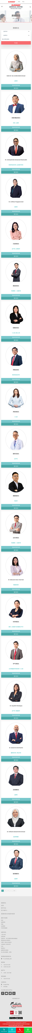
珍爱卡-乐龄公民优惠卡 (6, 942)
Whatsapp (28, 1031)
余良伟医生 (16, 537)
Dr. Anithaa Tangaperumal (16, 201)
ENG (19, 1)
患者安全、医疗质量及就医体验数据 (9, 938)
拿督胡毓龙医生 (16, 117)
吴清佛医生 (16, 789)
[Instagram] (13, 993)
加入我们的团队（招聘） (6, 952)
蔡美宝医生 (16, 453)
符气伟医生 (16, 663)
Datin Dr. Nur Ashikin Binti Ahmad (16, 76)
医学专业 (3, 908)
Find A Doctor (4, 1031)
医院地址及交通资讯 (5, 940)
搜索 (16, 43)
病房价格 (3, 936)
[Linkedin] (10, 993)
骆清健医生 (16, 873)
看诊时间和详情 (16, 85)
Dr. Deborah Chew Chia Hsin (16, 579)
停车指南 (5, 986)
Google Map (6, 984)
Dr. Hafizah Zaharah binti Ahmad (16, 831)
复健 (2, 924)
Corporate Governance (10, 1022)
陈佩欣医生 (16, 327)
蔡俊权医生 (16, 285)
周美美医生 (16, 411)
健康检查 (3, 922)
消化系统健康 (4, 928)
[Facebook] (2, 993)
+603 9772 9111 (6, 978)
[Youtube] (6, 993)
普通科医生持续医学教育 (8, 913)
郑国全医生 (16, 369)
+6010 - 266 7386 (7, 972)
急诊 (2, 920)
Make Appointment (12, 1031)
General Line (20, 1031)
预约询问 (16, 88)
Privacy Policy (18, 1022)
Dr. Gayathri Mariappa (16, 705)
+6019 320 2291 (6, 966)
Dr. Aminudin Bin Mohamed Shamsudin (16, 159)
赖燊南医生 (16, 495)
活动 (2, 946)
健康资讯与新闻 (4, 950)
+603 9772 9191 (6, 964)
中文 (23, 1)
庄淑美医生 (16, 243)
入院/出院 (3, 934)
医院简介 (3, 948)
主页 (14, 18)
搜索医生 (3, 903)
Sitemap (24, 1022)
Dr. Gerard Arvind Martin (16, 747)
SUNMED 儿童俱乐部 (6, 944)
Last (14, 890)
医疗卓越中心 (4, 910)
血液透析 (3, 926)
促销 (2, 905)
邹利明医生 (16, 621)
